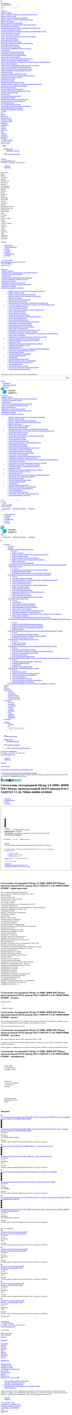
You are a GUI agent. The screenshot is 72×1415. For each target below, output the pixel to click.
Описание (7, 798)
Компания (11, 704)
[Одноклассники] (4, 780)
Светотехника (16, 602)
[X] (10, 780)
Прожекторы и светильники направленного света (15, 865)
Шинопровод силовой (19, 672)
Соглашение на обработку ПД (10, 1369)
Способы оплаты (8, 858)
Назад (12, 546)
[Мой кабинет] (1, 539)
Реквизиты (4, 1355)
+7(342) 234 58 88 (6, 505)
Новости (7, 247)
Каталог (10, 548)
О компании (5, 1343)
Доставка (7, 804)
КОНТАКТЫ (5, 1321)
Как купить (12, 694)
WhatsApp (7, 167)
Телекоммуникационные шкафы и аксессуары (27, 661)
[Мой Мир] (7, 780)
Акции (3, 381)
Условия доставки (6, 1366)
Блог (2, 1350)
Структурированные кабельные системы (25, 634)
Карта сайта (4, 1371)
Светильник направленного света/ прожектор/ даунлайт (17, 866)
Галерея (3, 1352)
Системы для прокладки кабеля (22, 578)
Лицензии (4, 1354)
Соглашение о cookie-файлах (10, 1407)
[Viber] (12, 780)
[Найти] (2, 9)
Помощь (3, 1374)
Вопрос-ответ (5, 1376)
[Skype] (17, 780)
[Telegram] (20, 780)
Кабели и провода (18, 553)
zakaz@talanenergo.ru (8, 161)
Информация (5, 1360)
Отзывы (3, 1347)
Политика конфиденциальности (11, 1406)
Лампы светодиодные (19, 643)
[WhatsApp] (15, 780)
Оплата (6, 802)
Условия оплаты (6, 1364)
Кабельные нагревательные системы (23, 649)
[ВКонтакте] (2, 780)
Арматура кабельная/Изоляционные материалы (27, 624)
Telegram (7, 166)
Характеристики (9, 800)
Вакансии (13, 247)
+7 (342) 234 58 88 (7, 140)
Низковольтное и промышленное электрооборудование (29, 570)
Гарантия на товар (6, 1367)
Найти (3, 1411)
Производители (6, 1372)
